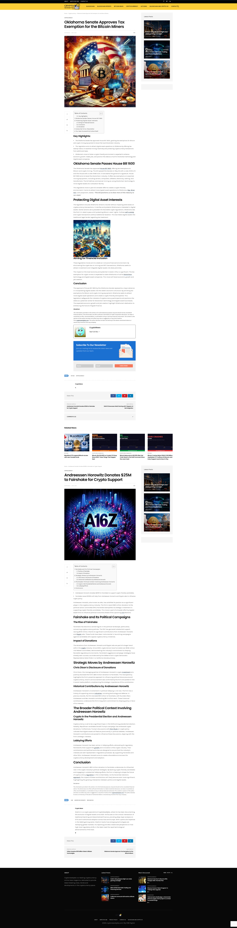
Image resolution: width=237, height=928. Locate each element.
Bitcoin (66, 453)
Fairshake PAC (90, 800)
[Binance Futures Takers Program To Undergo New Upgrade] (142, 889)
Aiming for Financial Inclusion (86, 122)
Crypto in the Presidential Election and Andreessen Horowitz (94, 584)
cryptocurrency (80, 375)
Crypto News (148, 36)
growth (97, 748)
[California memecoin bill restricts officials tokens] (157, 69)
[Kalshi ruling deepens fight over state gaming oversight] (157, 29)
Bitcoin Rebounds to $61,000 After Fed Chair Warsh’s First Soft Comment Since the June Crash (132, 457)
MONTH (168, 872)
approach (76, 777)
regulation (90, 775)
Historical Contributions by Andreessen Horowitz (92, 579)
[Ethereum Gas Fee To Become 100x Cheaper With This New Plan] (142, 879)
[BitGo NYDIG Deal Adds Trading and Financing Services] (157, 49)
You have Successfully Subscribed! (87, 131)
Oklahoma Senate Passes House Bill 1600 (88, 118)
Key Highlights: (83, 116)
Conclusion (82, 124)
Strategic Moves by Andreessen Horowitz (89, 575)
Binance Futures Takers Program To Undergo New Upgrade (157, 889)
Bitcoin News (118, 6)
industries (98, 693)
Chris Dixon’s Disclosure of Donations (88, 577)
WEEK (164, 872)
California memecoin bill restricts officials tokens (154, 73)
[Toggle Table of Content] (100, 113)
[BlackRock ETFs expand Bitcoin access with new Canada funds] (76, 442)
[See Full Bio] (99, 331)
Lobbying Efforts (83, 586)
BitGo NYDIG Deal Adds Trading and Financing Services (156, 53)
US (123, 612)
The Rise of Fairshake (84, 571)
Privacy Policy (113, 919)
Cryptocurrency (132, 6)
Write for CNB (103, 919)
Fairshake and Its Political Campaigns (87, 569)
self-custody (129, 212)
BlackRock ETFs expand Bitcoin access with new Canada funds (76, 456)
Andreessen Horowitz (80, 800)
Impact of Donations (84, 573)
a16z (72, 800)
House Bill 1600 (105, 168)
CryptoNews (67, 32)
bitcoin (73, 375)
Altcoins (144, 6)
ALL (172, 872)
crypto (83, 648)
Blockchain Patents (104, 6)
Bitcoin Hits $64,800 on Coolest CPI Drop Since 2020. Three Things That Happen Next (104, 457)
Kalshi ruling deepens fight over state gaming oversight (156, 33)
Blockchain (90, 6)
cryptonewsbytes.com (118, 792)
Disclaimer (82, 126)
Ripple (79, 634)
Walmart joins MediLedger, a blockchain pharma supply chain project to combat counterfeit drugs (159, 898)
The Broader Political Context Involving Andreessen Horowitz (95, 582)
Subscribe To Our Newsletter (85, 129)
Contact (174, 6)
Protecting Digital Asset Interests (87, 120)
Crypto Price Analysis (98, 453)
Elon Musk (114, 729)
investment (126, 672)
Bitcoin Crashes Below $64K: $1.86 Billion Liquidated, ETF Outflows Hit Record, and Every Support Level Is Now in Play (160, 457)
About (95, 919)
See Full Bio (93, 332)
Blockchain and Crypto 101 (159, 6)
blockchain (128, 274)
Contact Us (123, 919)
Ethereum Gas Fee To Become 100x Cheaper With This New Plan (157, 879)
